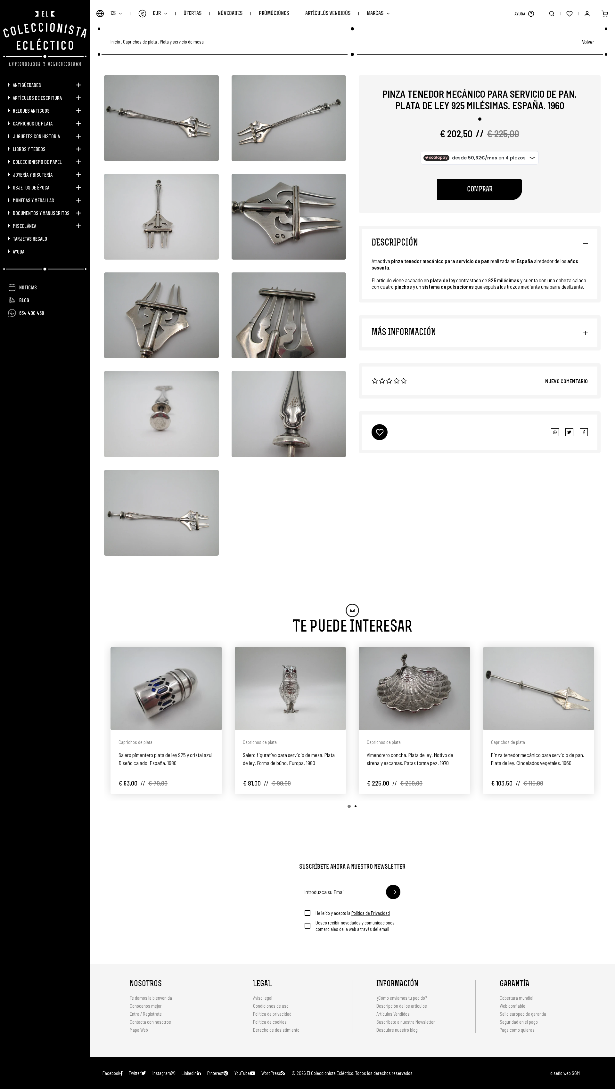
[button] (531, 14)
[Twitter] (584, 432)
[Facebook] (569, 432)
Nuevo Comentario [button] (566, 381)
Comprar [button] (480, 189)
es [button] (113, 13)
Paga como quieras (517, 1030)
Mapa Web (139, 1030)
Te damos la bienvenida (151, 998)
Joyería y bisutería (33, 174)
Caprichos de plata (33, 123)
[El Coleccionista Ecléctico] (44, 38)
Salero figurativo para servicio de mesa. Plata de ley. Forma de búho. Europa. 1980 (289, 759)
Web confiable (512, 1006)
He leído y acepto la (353, 913)
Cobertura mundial (516, 998)
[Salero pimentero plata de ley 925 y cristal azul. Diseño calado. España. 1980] (166, 688)
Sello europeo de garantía (523, 1014)
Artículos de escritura (37, 97)
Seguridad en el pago (519, 1022)
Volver (588, 41)
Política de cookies (270, 1022)
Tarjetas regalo (30, 238)
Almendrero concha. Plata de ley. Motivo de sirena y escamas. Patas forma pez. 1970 (410, 759)
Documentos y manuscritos (41, 213)
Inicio (115, 41)
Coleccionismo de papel (37, 161)
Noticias (28, 287)
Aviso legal (262, 998)
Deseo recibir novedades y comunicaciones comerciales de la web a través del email (355, 926)
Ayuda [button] (18, 251)
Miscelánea (24, 225)
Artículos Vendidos (327, 13)
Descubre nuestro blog (397, 1030)
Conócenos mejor (146, 1006)
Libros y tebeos (29, 149)
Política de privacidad (272, 1014)
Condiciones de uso (271, 1006)
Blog (24, 300)
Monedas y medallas (33, 200)
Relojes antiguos (31, 110)
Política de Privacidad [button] (370, 913)
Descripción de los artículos (401, 1006)
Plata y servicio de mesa (182, 41)
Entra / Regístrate (146, 1014)
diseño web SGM (565, 1073)
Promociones (274, 13)
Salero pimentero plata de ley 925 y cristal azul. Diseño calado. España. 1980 (166, 759)
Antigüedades (27, 85)
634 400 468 (31, 313)
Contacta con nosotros (150, 1022)
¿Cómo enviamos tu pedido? (401, 998)
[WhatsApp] (555, 432)
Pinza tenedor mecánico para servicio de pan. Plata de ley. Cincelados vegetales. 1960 (537, 759)
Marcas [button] (375, 13)
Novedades (230, 13)
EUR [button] (151, 13)
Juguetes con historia (36, 136)
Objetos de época (31, 187)
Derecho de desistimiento (276, 1030)
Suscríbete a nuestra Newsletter (405, 1022)
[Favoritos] (569, 14)
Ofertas (192, 13)
